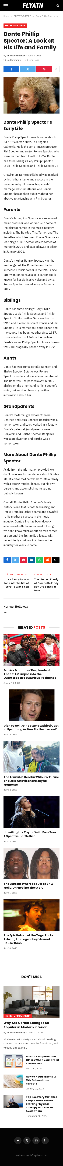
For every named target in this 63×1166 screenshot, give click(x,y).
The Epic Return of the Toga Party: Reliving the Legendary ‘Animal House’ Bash (29, 939)
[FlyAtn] (31, 5)
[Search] (57, 6)
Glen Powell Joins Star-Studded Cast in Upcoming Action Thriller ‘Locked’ (31, 727)
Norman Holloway (16, 55)
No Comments (14, 60)
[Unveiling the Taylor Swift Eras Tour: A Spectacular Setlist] (31, 812)
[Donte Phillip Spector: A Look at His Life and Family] (31, 95)
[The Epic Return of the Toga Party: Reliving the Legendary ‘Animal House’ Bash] (31, 915)
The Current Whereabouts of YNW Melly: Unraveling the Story (29, 886)
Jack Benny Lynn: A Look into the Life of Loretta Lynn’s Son (16, 583)
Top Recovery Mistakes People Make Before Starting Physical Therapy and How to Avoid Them (41, 1104)
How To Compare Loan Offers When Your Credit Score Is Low (42, 1060)
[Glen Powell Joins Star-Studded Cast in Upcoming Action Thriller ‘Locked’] (31, 705)
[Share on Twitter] (28, 69)
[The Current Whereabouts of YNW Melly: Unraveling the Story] (31, 863)
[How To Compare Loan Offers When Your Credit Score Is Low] (13, 1061)
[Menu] (6, 6)
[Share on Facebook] (11, 69)
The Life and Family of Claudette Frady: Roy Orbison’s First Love (46, 585)
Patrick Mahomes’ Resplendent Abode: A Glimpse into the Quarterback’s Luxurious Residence (30, 674)
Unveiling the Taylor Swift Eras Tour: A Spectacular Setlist (30, 834)
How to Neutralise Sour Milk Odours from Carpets (41, 1080)
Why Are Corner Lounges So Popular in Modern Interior (26, 1025)
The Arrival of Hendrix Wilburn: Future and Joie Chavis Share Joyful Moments (31, 781)
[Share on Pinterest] (44, 69)
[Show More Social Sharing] (56, 69)
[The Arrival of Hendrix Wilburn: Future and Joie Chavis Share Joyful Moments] (31, 756)
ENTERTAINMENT (15, 25)
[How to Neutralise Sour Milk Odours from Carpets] (13, 1081)
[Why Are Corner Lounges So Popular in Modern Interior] (31, 1002)
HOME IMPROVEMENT (18, 1016)
